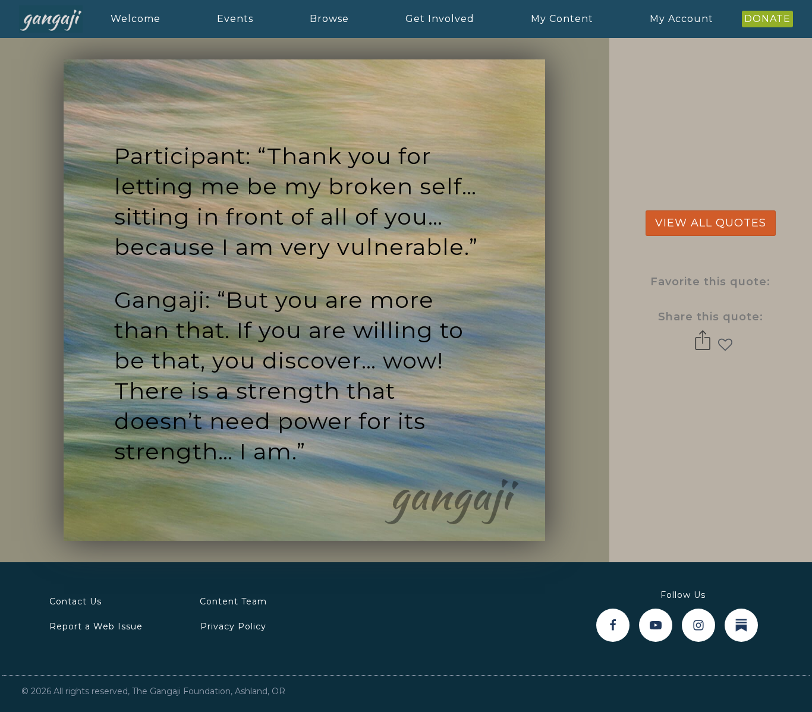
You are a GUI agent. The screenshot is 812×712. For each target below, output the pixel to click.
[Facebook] (612, 625)
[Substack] (741, 625)
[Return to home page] (51, 19)
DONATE (767, 18)
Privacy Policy (233, 626)
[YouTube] (655, 625)
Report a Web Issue (96, 626)
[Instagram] (698, 625)
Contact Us (75, 601)
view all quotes (710, 222)
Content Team (233, 601)
